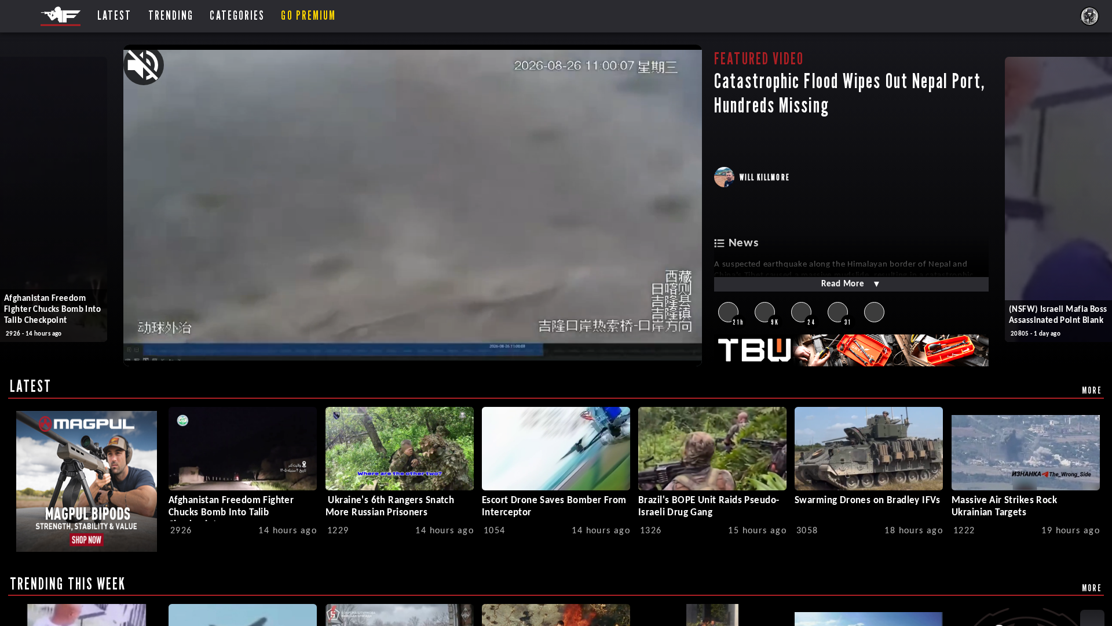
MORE (1092, 390)
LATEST (31, 386)
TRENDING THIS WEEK (68, 584)
